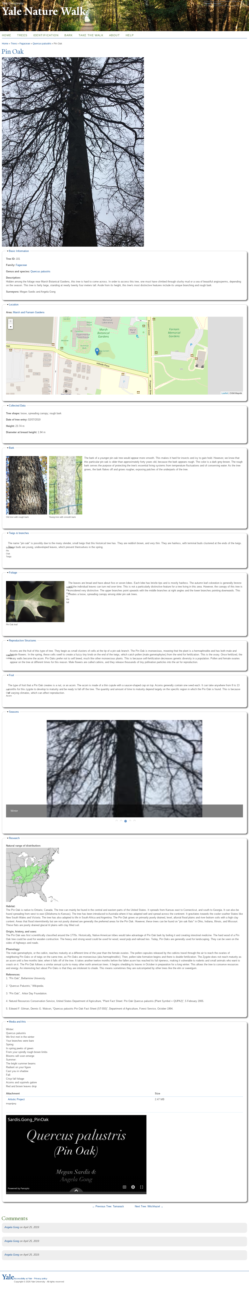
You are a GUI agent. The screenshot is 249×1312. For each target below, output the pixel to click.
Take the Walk (91, 35)
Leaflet (225, 393)
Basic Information (19, 251)
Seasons (14, 711)
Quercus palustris (42, 43)
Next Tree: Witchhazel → (149, 1206)
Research (14, 838)
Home (5, 43)
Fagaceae (24, 43)
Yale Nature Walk (44, 11)
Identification (46, 35)
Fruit (11, 675)
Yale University (13, 3)
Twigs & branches (19, 533)
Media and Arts (17, 1021)
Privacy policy (40, 1278)
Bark (68, 35)
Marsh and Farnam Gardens (29, 312)
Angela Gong (11, 1227)
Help (130, 35)
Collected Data (17, 405)
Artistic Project (16, 1099)
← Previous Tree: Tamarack (108, 1206)
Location (13, 304)
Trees (22, 35)
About (114, 35)
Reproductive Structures (22, 640)
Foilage (13, 572)
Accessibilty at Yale (23, 1278)
